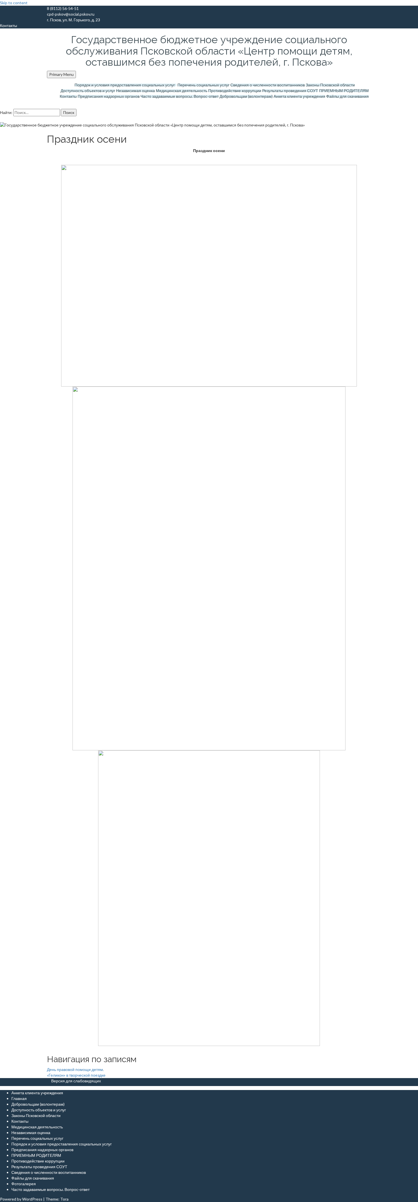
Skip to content (14, 2)
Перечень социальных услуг (203, 85)
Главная (19, 1098)
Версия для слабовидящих (76, 1080)
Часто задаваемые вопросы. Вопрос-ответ (179, 96)
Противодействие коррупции (234, 90)
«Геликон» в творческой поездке (76, 1075)
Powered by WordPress (21, 1199)
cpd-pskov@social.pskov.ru (70, 14)
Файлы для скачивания (347, 96)
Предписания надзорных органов (109, 96)
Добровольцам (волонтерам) (246, 96)
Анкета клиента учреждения (299, 96)
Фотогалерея (23, 1183)
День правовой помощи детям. (75, 1069)
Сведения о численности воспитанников (267, 85)
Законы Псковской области (330, 85)
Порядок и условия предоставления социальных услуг (126, 85)
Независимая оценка (135, 90)
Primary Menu (61, 74)
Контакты (68, 96)
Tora (64, 1199)
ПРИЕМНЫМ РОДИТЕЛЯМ (344, 90)
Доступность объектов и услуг (88, 90)
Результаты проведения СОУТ (290, 90)
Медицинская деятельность (181, 90)
